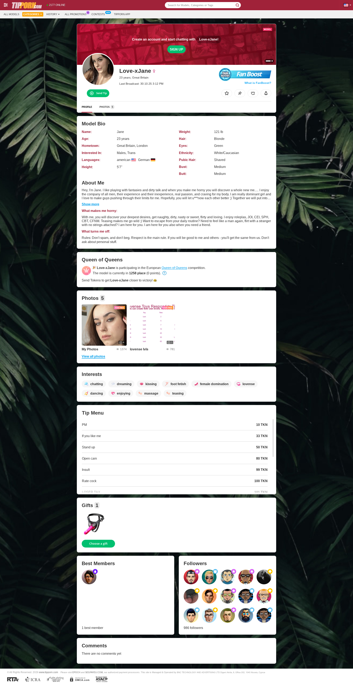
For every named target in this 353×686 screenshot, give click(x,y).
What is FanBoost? (258, 82)
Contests (98, 14)
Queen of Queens (174, 268)
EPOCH (76, 672)
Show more (90, 204)
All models (11, 14)
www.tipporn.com (48, 672)
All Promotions (75, 14)
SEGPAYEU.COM (94, 672)
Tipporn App (122, 14)
